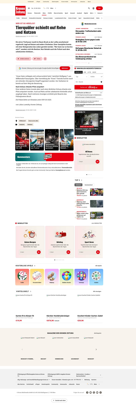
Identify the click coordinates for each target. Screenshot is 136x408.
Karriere (93, 379)
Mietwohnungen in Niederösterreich (88, 97)
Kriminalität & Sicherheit (35, 18)
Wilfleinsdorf (22, 121)
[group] (22, 139)
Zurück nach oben (59, 400)
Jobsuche (82, 1)
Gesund (72, 13)
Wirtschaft (24, 18)
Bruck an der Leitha (33, 121)
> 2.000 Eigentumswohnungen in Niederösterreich (88, 95)
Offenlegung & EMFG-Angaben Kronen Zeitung (59, 375)
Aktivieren (65, 68)
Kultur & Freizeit (72, 18)
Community (46, 1)
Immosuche (74, 1)
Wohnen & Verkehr (48, 18)
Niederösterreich (21, 36)
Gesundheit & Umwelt (88, 18)
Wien (44, 13)
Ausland (79, 13)
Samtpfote (21, 124)
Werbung (87, 379)
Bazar (89, 1)
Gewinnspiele (55, 1)
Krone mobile (64, 1)
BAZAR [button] (94, 72)
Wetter (98, 18)
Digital (86, 13)
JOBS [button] (84, 72)
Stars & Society (58, 13)
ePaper (38, 1)
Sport (66, 13)
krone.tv (100, 13)
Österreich (37, 13)
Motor (92, 13)
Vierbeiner (29, 124)
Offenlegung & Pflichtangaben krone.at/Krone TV (31, 375)
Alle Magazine (97, 333)
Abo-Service (21, 384)
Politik (50, 13)
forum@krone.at (60, 170)
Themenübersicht (67, 167)
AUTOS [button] (89, 72)
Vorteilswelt (31, 1)
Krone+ (30, 13)
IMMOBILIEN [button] (78, 72)
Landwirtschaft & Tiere (60, 18)
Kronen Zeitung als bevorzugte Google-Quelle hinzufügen (45, 68)
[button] (95, 13)
